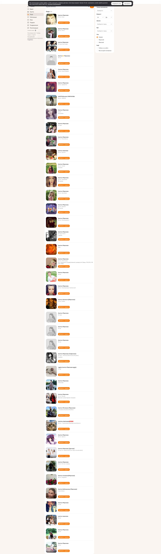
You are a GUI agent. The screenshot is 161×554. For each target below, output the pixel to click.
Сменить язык (31, 30)
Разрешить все (117, 3)
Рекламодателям (32, 33)
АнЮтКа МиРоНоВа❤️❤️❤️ (65, 421)
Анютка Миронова (63, 15)
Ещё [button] (33, 35)
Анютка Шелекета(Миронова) (66, 299)
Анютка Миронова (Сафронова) (67, 354)
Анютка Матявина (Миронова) (66, 408)
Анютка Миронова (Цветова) (66, 448)
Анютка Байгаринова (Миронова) (67, 489)
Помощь (38, 33)
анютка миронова (63, 150)
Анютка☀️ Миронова (64, 56)
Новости (30, 35)
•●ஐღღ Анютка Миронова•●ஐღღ (67, 367)
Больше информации (54, 4)
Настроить (127, 3)
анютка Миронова (63, 42)
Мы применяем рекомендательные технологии (35, 38)
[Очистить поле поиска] (88, 6)
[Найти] (92, 6)
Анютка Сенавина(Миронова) (66, 475)
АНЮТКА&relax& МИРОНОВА (66, 96)
